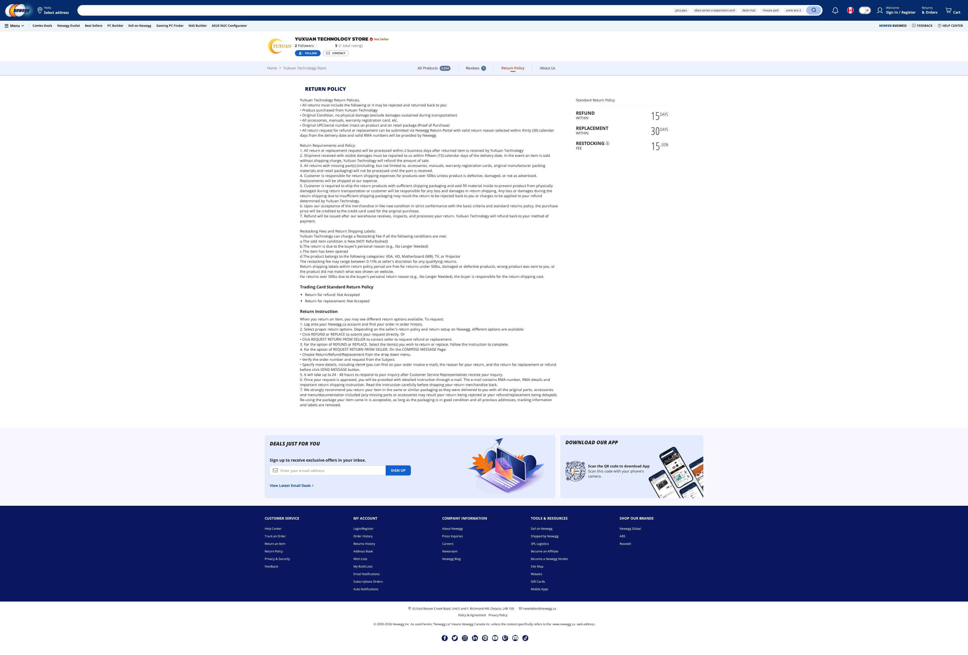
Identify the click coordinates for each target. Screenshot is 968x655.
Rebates (536, 574)
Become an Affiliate (544, 551)
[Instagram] (465, 638)
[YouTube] (495, 638)
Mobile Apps (539, 589)
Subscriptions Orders (368, 581)
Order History (363, 536)
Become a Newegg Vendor (549, 559)
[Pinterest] (485, 638)
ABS (622, 536)
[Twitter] (454, 638)
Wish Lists (360, 559)
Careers (447, 544)
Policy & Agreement (472, 615)
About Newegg (452, 528)
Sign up (398, 470)
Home (272, 68)
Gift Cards (538, 581)
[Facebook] (444, 638)
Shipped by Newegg (545, 536)
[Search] (813, 10)
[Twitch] (505, 638)
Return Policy (274, 551)
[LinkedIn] (475, 638)
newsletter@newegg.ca (539, 609)
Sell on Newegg (542, 528)
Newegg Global (630, 528)
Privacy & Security (277, 559)
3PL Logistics (540, 544)
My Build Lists (363, 566)
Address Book (363, 551)
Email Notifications (366, 574)
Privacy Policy (498, 615)
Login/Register (363, 528)
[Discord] (515, 638)
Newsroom (450, 551)
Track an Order (275, 536)
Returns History (364, 544)
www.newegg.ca (564, 624)
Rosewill (625, 544)
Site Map (537, 566)
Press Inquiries (452, 536)
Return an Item (275, 544)
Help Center (273, 528)
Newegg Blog (451, 559)
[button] (53, 10)
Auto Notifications (365, 589)
